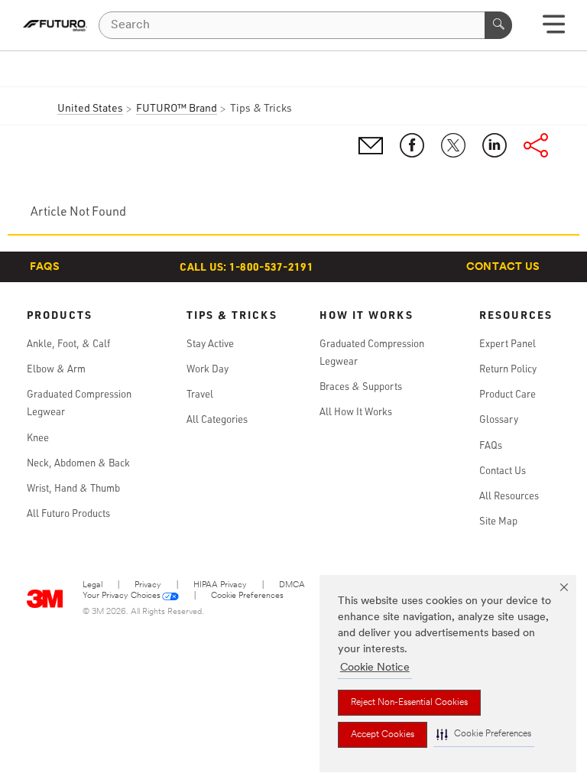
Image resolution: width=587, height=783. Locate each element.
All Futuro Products (68, 513)
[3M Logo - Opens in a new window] (55, 25)
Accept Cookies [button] (382, 734)
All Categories (217, 419)
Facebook (412, 145)
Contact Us (503, 267)
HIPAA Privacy (220, 585)
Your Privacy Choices (122, 596)
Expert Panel (507, 343)
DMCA (292, 585)
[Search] (498, 25)
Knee (38, 437)
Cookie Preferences (247, 596)
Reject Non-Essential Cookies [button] (409, 702)
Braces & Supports (360, 386)
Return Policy (508, 368)
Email (370, 145)
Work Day (207, 368)
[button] (483, 734)
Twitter (453, 145)
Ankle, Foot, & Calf (68, 343)
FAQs (45, 267)
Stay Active (210, 343)
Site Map (498, 521)
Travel (199, 394)
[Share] (535, 145)
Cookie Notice (375, 668)
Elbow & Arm (56, 368)
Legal (92, 585)
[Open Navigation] (554, 29)
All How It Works (355, 411)
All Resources (509, 495)
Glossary (498, 419)
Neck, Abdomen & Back (78, 462)
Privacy (148, 585)
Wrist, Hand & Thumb (73, 488)
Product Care (507, 394)
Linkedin (494, 145)
